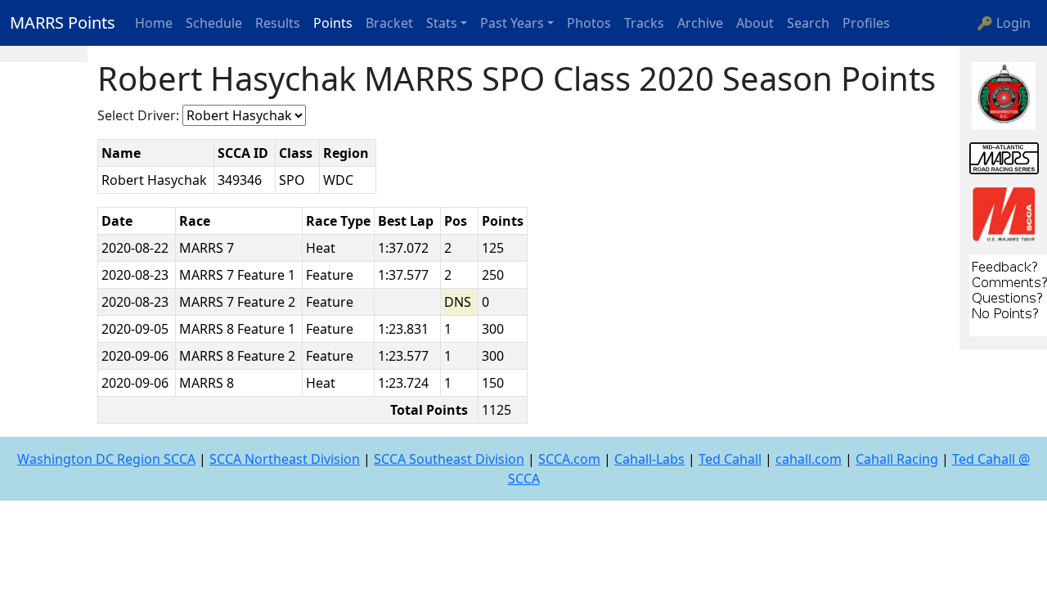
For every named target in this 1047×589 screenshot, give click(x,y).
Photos (589, 23)
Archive (700, 23)
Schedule (214, 23)
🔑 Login (1004, 23)
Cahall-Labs (649, 459)
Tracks (644, 23)
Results (277, 23)
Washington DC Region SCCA (106, 459)
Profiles (866, 23)
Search (808, 23)
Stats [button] (441, 23)
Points (333, 23)
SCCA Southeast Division (449, 459)
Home (154, 23)
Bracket (389, 23)
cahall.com (808, 459)
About (755, 23)
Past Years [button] (512, 23)
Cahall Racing (897, 459)
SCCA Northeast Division (284, 459)
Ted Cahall (730, 459)
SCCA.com (569, 459)
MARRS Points (62, 22)
